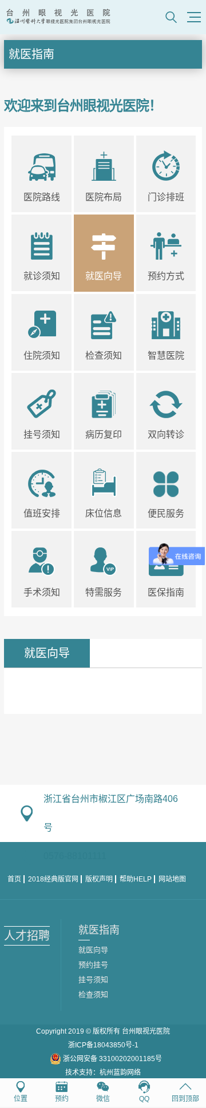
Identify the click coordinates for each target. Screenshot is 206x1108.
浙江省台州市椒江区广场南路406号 (110, 813)
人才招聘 (27, 936)
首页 (14, 879)
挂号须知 (93, 979)
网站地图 (172, 879)
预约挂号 (93, 964)
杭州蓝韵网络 (120, 1073)
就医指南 (31, 54)
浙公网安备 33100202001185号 (111, 1059)
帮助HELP (136, 879)
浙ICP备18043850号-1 (103, 1045)
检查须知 (93, 994)
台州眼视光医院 (146, 1031)
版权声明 (99, 879)
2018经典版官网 (53, 879)
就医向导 (93, 950)
